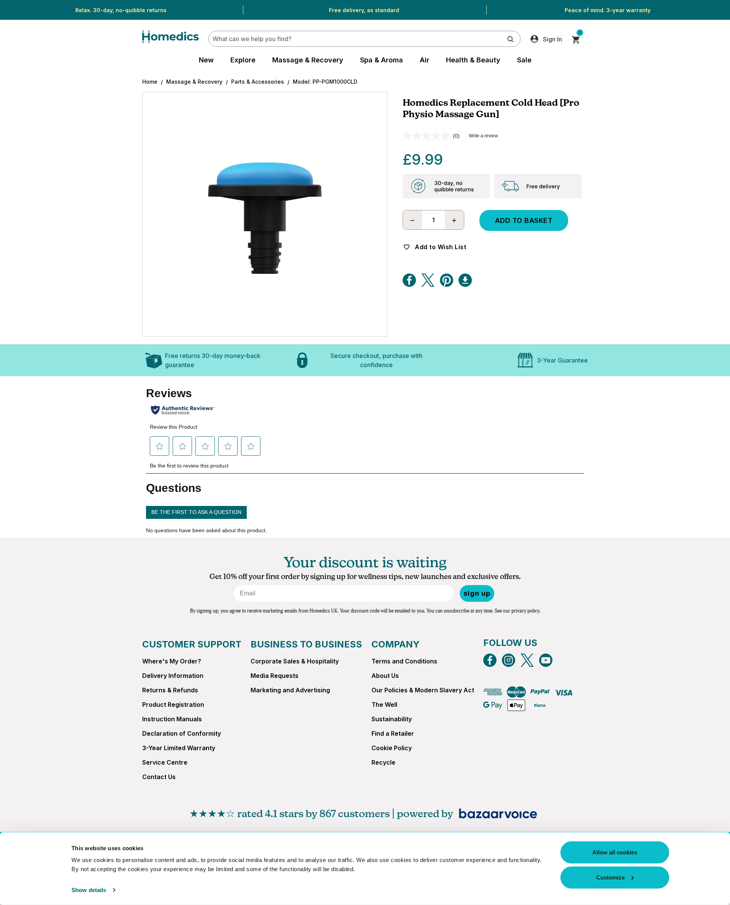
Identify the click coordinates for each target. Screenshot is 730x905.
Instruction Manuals (172, 719)
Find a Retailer (392, 733)
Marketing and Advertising (290, 690)
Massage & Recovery (307, 60)
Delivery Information (172, 675)
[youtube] (545, 660)
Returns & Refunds (170, 690)
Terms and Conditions (404, 661)
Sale (524, 60)
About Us (385, 675)
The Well (384, 704)
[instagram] (508, 660)
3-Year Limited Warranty (178, 748)
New (206, 60)
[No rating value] (428, 136)
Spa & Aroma (381, 60)
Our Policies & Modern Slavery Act (422, 690)
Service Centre (164, 762)
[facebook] (490, 660)
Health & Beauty (473, 60)
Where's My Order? (171, 661)
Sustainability (391, 719)
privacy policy (525, 611)
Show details (88, 890)
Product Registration (173, 704)
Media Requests (274, 675)
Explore (243, 60)
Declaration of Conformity (181, 733)
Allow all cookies (614, 852)
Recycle (383, 762)
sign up (476, 593)
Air (424, 60)
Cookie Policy (391, 748)
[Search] (510, 38)
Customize (610, 877)
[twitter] (527, 660)
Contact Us (159, 777)
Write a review (483, 135)
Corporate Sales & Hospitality (295, 661)
